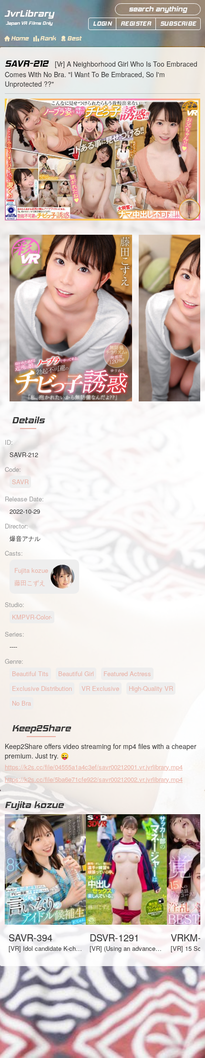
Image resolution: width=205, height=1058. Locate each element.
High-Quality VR (151, 688)
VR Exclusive (100, 688)
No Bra (21, 703)
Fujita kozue (34, 804)
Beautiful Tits (30, 673)
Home (20, 38)
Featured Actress (127, 673)
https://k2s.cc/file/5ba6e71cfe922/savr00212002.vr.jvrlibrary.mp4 (94, 779)
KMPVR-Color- (32, 616)
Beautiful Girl (76, 673)
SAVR (20, 481)
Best (74, 38)
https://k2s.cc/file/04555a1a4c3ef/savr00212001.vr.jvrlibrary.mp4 (94, 766)
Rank (48, 38)
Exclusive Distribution (42, 688)
